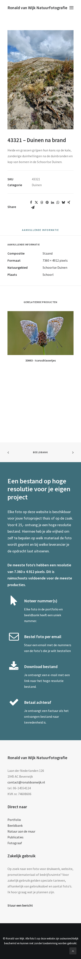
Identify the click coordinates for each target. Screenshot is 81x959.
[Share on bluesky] (63, 202)
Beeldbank (40, 452)
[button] (71, 7)
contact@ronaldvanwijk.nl (26, 782)
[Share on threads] (41, 202)
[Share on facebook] (30, 202)
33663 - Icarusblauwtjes (40, 360)
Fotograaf (14, 843)
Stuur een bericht (20, 905)
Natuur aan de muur (21, 831)
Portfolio (14, 820)
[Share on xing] (68, 202)
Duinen (37, 185)
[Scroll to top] (72, 950)
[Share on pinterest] (47, 202)
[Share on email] (32, 207)
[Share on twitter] (36, 202)
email (42, 645)
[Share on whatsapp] (57, 202)
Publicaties (15, 837)
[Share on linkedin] (52, 202)
